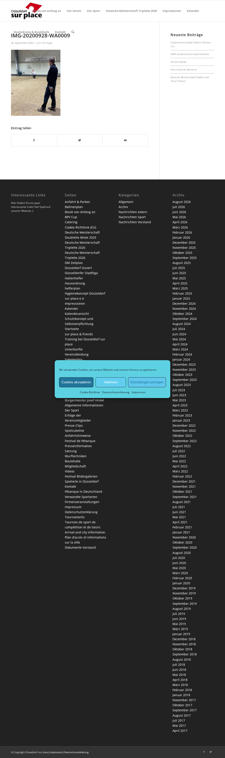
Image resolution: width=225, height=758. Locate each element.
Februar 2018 (182, 690)
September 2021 (184, 497)
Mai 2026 (179, 217)
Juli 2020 (178, 558)
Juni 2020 (179, 563)
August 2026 (181, 202)
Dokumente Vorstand (80, 547)
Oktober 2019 (182, 598)
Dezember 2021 (184, 481)
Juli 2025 (178, 268)
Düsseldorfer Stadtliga (81, 273)
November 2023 (184, 369)
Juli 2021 (178, 507)
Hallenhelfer (74, 278)
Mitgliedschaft (75, 466)
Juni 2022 (179, 456)
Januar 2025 (181, 298)
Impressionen (75, 303)
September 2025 (184, 258)
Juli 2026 (178, 207)
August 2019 (181, 609)
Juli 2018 (178, 664)
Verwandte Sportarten (81, 497)
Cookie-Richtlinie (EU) (80, 227)
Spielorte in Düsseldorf (82, 481)
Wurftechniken (76, 456)
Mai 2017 (179, 725)
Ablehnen (111, 382)
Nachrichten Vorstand (135, 222)
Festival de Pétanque (80, 441)
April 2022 (179, 466)
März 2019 (180, 629)
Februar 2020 (182, 578)
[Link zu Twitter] (210, 752)
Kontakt (70, 486)
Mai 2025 (179, 278)
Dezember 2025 (184, 242)
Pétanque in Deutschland (83, 491)
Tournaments (75, 517)
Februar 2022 (182, 476)
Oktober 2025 (182, 253)
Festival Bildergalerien (81, 476)
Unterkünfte (74, 349)
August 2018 (181, 659)
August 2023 (181, 385)
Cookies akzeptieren (76, 382)
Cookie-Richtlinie (90, 392)
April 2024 (179, 344)
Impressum (138, 392)
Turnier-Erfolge (179, 61)
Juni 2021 (179, 512)
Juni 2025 (179, 273)
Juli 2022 (178, 451)
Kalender (71, 308)
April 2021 (179, 522)
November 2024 (184, 308)
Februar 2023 (182, 415)
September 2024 (184, 319)
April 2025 (179, 283)
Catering (71, 222)
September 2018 (184, 654)
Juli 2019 (178, 614)
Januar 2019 (181, 634)
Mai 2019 (179, 624)
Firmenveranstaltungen (82, 502)
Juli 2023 (178, 390)
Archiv (123, 207)
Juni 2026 (179, 212)
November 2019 (184, 593)
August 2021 (181, 502)
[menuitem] (20, 10)
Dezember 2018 (184, 639)
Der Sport (72, 410)
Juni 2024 (179, 334)
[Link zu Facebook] (204, 752)
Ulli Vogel (47, 42)
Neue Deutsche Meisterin (184, 69)
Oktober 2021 (182, 491)
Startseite (72, 329)
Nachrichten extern (133, 212)
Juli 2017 (178, 720)
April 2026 (179, 222)
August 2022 (181, 446)
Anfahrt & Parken (77, 202)
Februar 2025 (182, 293)
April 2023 (179, 405)
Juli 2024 (178, 329)
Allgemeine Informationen (84, 405)
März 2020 (180, 573)
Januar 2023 (181, 420)
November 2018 (184, 644)
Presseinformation (78, 446)
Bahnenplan (74, 207)
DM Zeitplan (74, 263)
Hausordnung (75, 283)
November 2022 (184, 430)
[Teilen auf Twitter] (80, 140)
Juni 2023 (179, 395)
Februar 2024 (182, 354)
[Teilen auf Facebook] (34, 140)
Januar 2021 (181, 532)
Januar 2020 (181, 583)
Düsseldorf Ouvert (78, 268)
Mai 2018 (179, 675)
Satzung (71, 451)
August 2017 (181, 715)
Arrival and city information (85, 532)
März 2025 (180, 288)
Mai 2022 (179, 461)
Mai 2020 (179, 568)
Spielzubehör (74, 430)
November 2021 (184, 486)
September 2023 (184, 380)
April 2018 (179, 680)
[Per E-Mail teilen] (125, 140)
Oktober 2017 (182, 705)
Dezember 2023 (184, 364)
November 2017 (184, 700)
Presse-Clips (74, 425)
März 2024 (180, 349)
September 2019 (184, 603)
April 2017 (179, 730)
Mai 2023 (179, 400)
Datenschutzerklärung (115, 392)
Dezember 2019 (184, 588)
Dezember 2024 (184, 303)
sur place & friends (79, 334)
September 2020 (184, 547)
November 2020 (184, 537)
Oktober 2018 (182, 649)
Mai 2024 (179, 339)
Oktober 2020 (182, 542)
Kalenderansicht (77, 314)
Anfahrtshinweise (78, 435)
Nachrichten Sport (132, 217)
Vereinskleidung (77, 354)
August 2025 (181, 263)
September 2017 (184, 710)
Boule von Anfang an (80, 212)
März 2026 (180, 227)
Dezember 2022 (184, 425)
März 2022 (180, 471)
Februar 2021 (182, 527)
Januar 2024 (181, 359)
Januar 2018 (181, 695)
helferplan (72, 288)
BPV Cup (71, 217)
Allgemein (126, 202)
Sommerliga (73, 359)
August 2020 (181, 553)
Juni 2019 (179, 619)
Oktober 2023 (182, 375)
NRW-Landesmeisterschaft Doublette (190, 54)
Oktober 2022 (182, 435)
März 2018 (180, 685)
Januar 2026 (181, 237)
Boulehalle (72, 461)
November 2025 (184, 247)
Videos (69, 471)
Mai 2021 (179, 517)
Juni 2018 (179, 670)
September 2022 (184, 441)
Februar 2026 (182, 232)
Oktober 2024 (182, 314)
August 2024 (181, 324)
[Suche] (73, 31)
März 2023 (180, 410)
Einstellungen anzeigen (147, 382)
